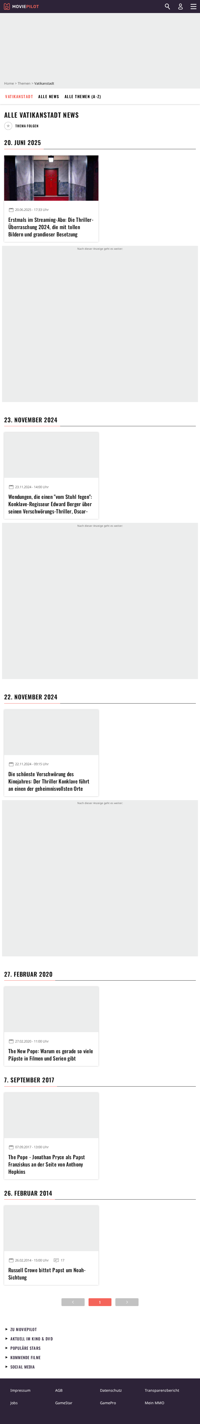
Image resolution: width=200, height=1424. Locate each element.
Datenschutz (111, 1390)
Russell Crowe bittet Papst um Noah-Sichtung (47, 1273)
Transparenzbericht (162, 1390)
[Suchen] (167, 6)
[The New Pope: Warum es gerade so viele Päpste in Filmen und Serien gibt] (51, 1009)
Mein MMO (154, 1402)
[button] (23, 126)
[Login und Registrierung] (180, 6)
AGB (59, 1390)
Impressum (20, 1390)
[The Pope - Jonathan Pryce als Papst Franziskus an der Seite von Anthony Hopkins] (51, 1115)
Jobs (14, 1402)
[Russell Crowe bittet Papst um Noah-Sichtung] (51, 1228)
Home (9, 83)
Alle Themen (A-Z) (83, 96)
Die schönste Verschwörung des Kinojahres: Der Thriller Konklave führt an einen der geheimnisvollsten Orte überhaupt (49, 781)
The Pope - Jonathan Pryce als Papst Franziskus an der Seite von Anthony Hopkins (46, 1164)
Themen (24, 83)
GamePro (108, 1402)
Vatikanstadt (19, 96)
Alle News (48, 96)
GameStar (63, 1402)
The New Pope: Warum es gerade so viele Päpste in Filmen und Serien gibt (50, 1054)
